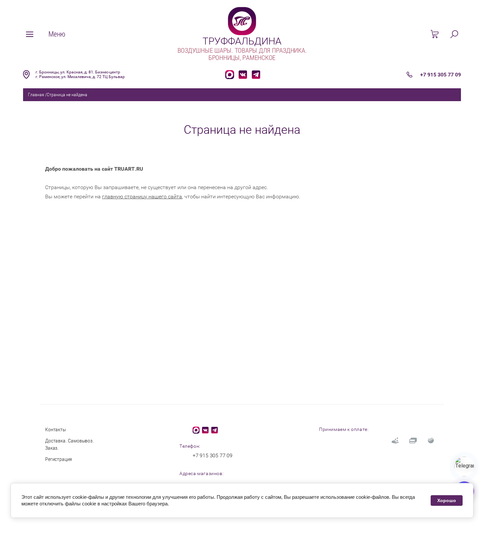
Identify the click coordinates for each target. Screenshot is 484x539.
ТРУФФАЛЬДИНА (242, 41)
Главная (36, 94)
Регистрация (58, 459)
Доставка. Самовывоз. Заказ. (69, 444)
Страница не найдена (67, 94)
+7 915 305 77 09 (440, 74)
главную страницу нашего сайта (142, 196)
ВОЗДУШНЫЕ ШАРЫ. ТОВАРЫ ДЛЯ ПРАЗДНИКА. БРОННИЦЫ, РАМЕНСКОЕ (242, 54)
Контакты (55, 429)
